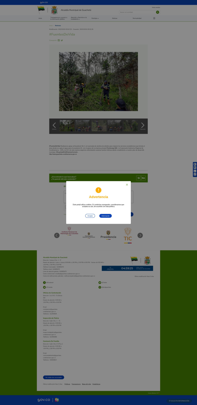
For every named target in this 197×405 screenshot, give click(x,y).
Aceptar (90, 216)
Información (105, 216)
